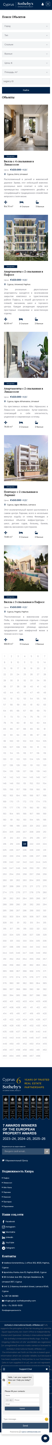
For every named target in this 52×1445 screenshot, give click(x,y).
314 (38, 922)
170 (11, 801)
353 (18, 959)
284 (25, 898)
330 (5, 940)
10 (18, 662)
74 (24, 716)
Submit (22, 1408)
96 (31, 735)
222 (31, 843)
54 (31, 698)
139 (38, 771)
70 (44, 710)
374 (18, 977)
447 (38, 1037)
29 (4, 680)
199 (18, 825)
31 (18, 680)
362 (31, 965)
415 (11, 1013)
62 (38, 704)
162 (4, 795)
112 (44, 747)
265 (38, 880)
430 (18, 1025)
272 (38, 886)
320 (31, 928)
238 (45, 856)
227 (18, 850)
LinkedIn (9, 1237)
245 (45, 862)
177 (11, 807)
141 (4, 777)
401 (11, 1001)
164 (18, 795)
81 (25, 722)
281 (4, 898)
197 (4, 825)
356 (38, 959)
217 (44, 837)
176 (4, 807)
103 (31, 741)
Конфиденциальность (11, 1310)
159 (31, 789)
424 (25, 1019)
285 (31, 898)
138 (31, 771)
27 (38, 674)
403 (25, 1001)
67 (24, 710)
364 (45, 965)
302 (5, 916)
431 (24, 1025)
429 (11, 1025)
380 (11, 983)
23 (11, 674)
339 (18, 946)
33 (31, 680)
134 (4, 771)
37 (11, 686)
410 (24, 1007)
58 (11, 704)
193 (24, 819)
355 (31, 959)
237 (38, 856)
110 (31, 747)
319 (24, 928)
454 (38, 1043)
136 (18, 771)
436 (11, 1031)
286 (38, 898)
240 (11, 862)
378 (45, 977)
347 (25, 952)
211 (4, 837)
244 (38, 862)
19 (31, 668)
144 (25, 777)
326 (25, 934)
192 (18, 819)
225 (5, 850)
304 (18, 916)
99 (4, 741)
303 (11, 916)
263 (25, 880)
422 (11, 1019)
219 (11, 843)
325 (18, 934)
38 (18, 686)
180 (31, 807)
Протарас (7, 1201)
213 (18, 837)
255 (18, 874)
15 (5, 668)
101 (18, 741)
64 (4, 710)
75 (31, 716)
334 (31, 940)
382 (25, 983)
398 (38, 995)
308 (45, 916)
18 (25, 668)
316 (4, 928)
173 (31, 801)
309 (5, 922)
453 (31, 1043)
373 (11, 977)
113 (4, 753)
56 (44, 698)
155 (4, 789)
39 (24, 686)
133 (44, 765)
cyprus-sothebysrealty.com (31, 1432)
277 (25, 892)
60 (24, 704)
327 (31, 934)
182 (44, 807)
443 (11, 1037)
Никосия (7, 1197)
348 (31, 952)
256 (25, 874)
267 (5, 886)
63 (44, 704)
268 (11, 886)
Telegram (10, 1248)
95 (24, 735)
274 (5, 892)
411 (31, 1007)
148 (4, 783)
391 (38, 989)
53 (24, 698)
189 (44, 813)
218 (4, 843)
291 (24, 904)
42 (44, 686)
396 (25, 995)
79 (11, 722)
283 (18, 898)
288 (5, 904)
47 (31, 692)
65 (11, 710)
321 (38, 928)
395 (18, 995)
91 (45, 728)
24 (18, 674)
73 (18, 716)
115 (18, 753)
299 (31, 910)
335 (38, 940)
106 (4, 747)
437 (18, 1031)
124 (31, 759)
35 (44, 680)
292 (31, 904)
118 (38, 753)
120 (4, 759)
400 (5, 1001)
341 (31, 946)
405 (38, 1001)
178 (18, 807)
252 (45, 868)
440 (38, 1031)
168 (44, 795)
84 (44, 722)
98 (44, 735)
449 (5, 1043)
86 (11, 728)
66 (18, 710)
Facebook (10, 1221)
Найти (26, 90)
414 (5, 1013)
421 (4, 1019)
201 (31, 825)
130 (24, 765)
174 (38, 801)
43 (4, 692)
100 (11, 741)
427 (45, 1019)
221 (24, 843)
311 (18, 922)
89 (31, 728)
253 (5, 874)
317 (11, 928)
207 (25, 831)
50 (4, 698)
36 (4, 686)
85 (4, 728)
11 (24, 662)
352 (11, 959)
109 (24, 747)
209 (38, 831)
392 (45, 989)
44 (11, 692)
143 (18, 777)
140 (44, 771)
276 (18, 892)
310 (11, 922)
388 (18, 989)
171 (18, 801)
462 (45, 1049)
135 (11, 771)
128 (11, 765)
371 (44, 971)
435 (5, 1031)
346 (18, 952)
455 (45, 1043)
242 (25, 862)
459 (25, 1049)
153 (38, 783)
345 (11, 952)
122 (18, 759)
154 (44, 783)
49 (44, 692)
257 (31, 874)
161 (44, 789)
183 (4, 813)
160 (38, 789)
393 (5, 995)
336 (45, 940)
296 (11, 910)
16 (11, 668)
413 (44, 1007)
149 (11, 783)
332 (18, 940)
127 (4, 765)
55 (38, 698)
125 (38, 759)
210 (44, 831)
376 (31, 977)
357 (45, 959)
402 (18, 1001)
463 (5, 1055)
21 (45, 668)
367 (18, 971)
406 (45, 1001)
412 (38, 1007)
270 (25, 886)
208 (31, 831)
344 (5, 952)
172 (24, 801)
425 (31, 1019)
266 (45, 880)
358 (5, 965)
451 (18, 1043)
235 (25, 856)
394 (11, 995)
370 (38, 971)
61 (31, 704)
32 (24, 680)
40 (31, 686)
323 (5, 934)
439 (31, 1031)
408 (11, 1007)
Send (25, 1426)
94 (18, 735)
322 (45, 928)
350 (45, 952)
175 (44, 801)
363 (38, 965)
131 (31, 765)
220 (18, 843)
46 (24, 692)
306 (31, 916)
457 (11, 1049)
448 (45, 1037)
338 (11, 946)
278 (31, 892)
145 (31, 777)
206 (18, 831)
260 (5, 880)
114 (11, 753)
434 (45, 1025)
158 (24, 789)
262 (18, 880)
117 (31, 753)
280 (45, 892)
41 (38, 686)
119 (44, 753)
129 (18, 765)
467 (31, 1055)
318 (18, 928)
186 (24, 813)
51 (11, 698)
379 (5, 983)
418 (31, 1013)
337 (5, 946)
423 (18, 1019)
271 (31, 886)
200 (25, 825)
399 (45, 995)
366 (11, 971)
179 (24, 807)
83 (38, 722)
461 (38, 1049)
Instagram (10, 1226)
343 (45, 946)
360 (18, 965)
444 (18, 1037)
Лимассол (7, 1182)
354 (25, 959)
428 (5, 1025)
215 (31, 837)
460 (31, 1049)
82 (31, 722)
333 (25, 940)
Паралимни (8, 1206)
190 (4, 819)
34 (38, 680)
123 (24, 759)
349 (38, 952)
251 (38, 868)
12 (31, 662)
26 (31, 674)
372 (5, 977)
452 (25, 1043)
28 (44, 674)
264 (31, 880)
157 (18, 789)
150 (18, 783)
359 (11, 965)
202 (38, 825)
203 (45, 825)
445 (25, 1037)
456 (5, 1049)
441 (45, 1031)
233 (11, 856)
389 (25, 989)
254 (11, 874)
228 (25, 850)
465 (18, 1055)
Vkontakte (10, 1232)
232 (5, 856)
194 (31, 819)
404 (31, 1001)
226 (11, 850)
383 (31, 983)
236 (31, 856)
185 (18, 813)
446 (31, 1037)
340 (25, 946)
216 (38, 837)
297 (18, 910)
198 (11, 825)
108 (18, 747)
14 (45, 662)
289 (11, 904)
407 (5, 1007)
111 (38, 747)
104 (38, 741)
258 (38, 874)
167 (38, 795)
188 (38, 813)
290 (18, 904)
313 (31, 922)
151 (24, 783)
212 (11, 837)
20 (38, 668)
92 (4, 735)
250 (31, 868)
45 (18, 692)
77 (44, 716)
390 (31, 989)
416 (18, 1013)
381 (18, 983)
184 (11, 813)
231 (44, 850)
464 (11, 1055)
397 (31, 995)
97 (38, 735)
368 (25, 971)
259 (45, 874)
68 (31, 710)
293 (38, 904)
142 (11, 777)
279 (38, 892)
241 (18, 862)
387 (11, 989)
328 (38, 934)
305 (25, 916)
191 (11, 819)
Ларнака (7, 1192)
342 (38, 946)
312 (24, 922)
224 (45, 843)
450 (11, 1043)
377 (38, 977)
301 (44, 910)
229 (31, 850)
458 (18, 1049)
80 (18, 722)
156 (11, 789)
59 (18, 704)
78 (4, 722)
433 (38, 1025)
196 (44, 819)
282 (11, 898)
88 (24, 728)
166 (31, 795)
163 (11, 795)
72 (11, 716)
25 (24, 674)
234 (18, 856)
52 (18, 698)
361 (24, 965)
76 (38, 716)
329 (45, 934)
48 (38, 692)
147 (44, 777)
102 (24, 741)
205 (11, 831)
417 (24, 1013)
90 (38, 728)
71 (5, 716)
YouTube (10, 1242)
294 (45, 904)
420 (45, 1013)
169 (4, 801)
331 (11, 940)
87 (18, 728)
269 (18, 886)
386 (5, 989)
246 (5, 868)
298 (25, 910)
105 (44, 741)
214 (24, 837)
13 (38, 662)
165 (24, 795)
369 (31, 971)
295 (5, 910)
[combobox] (9, 1400)
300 (38, 910)
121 (11, 759)
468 (38, 1055)
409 (18, 1007)
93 (11, 735)
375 (25, 977)
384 (38, 983)
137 (24, 771)
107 (11, 747)
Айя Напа (7, 1187)
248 (18, 868)
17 (18, 668)
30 (11, 680)
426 (38, 1019)
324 (11, 934)
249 (25, 868)
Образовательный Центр (16, 1160)
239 (5, 862)
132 (38, 765)
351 (4, 959)
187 (31, 813)
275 (11, 892)
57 (4, 704)
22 (4, 674)
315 (44, 922)
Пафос (6, 1178)
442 (5, 1037)
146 (38, 777)
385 (45, 983)
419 (38, 1013)
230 (38, 850)
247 (11, 868)
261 (11, 880)
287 (45, 898)
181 (38, 807)
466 (25, 1055)
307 (38, 916)
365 (5, 971)
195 (38, 819)
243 (31, 862)
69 (38, 710)
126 (44, 759)
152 (31, 783)
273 (45, 886)
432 (31, 1025)
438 (25, 1031)
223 (38, 843)
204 (5, 831)
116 (24, 753)
